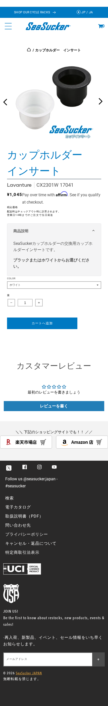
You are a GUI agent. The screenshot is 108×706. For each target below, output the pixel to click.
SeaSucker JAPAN (29, 673)
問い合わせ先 (18, 525)
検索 (9, 498)
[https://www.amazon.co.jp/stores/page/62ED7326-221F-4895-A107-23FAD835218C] (82, 447)
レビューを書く (54, 406)
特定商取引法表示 (22, 552)
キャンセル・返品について (31, 543)
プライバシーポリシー (26, 534)
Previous (5, 100)
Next (100, 100)
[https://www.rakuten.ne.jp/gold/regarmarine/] (26, 447)
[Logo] (48, 26)
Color (11, 278)
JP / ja (87, 12)
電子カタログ (18, 507)
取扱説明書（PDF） (24, 516)
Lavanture (19, 185)
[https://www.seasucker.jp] (29, 50)
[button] (100, 26)
